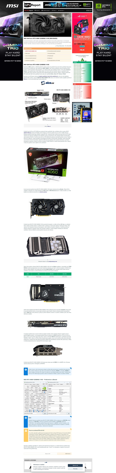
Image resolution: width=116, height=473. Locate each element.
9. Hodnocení (49, 58)
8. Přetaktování (50, 55)
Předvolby (75, 468)
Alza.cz (25, 79)
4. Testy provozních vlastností (30, 58)
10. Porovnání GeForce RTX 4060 (53, 60)
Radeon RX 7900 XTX (78, 85)
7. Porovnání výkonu (51, 53)
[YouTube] (91, 10)
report (29, 10)
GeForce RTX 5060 (77, 77)
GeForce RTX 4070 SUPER (79, 73)
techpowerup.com (53, 261)
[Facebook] (89, 10)
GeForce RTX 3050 (77, 81)
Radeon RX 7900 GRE (78, 91)
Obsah (37, 10)
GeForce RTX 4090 (77, 65)
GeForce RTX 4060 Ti (78, 78)
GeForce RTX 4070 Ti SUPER (79, 70)
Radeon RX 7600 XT (78, 96)
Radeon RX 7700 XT (78, 94)
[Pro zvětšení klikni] (47, 106)
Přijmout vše (75, 465)
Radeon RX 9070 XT (78, 87)
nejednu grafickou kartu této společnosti (48, 76)
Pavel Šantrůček (60, 45)
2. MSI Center (27, 53)
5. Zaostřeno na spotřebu (29, 60)
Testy (54, 10)
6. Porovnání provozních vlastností (53, 51)
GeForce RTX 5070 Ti (78, 69)
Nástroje (61, 10)
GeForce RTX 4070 (77, 74)
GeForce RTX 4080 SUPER (79, 68)
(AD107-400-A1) (27, 132)
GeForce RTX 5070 (77, 72)
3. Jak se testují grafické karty (30, 55)
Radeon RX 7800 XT (78, 92)
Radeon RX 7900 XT (78, 88)
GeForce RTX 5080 (77, 66)
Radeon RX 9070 (77, 90)
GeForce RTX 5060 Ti (78, 76)
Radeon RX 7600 (77, 98)
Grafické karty (46, 10)
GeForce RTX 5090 (77, 64)
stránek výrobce (43, 192)
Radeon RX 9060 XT (78, 95)
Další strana (67, 453)
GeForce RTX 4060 (77, 80)
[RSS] (87, 10)
